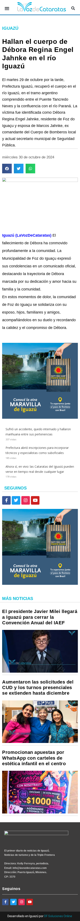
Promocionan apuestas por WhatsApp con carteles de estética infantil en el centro (34, 758)
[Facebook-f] (6, 500)
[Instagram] (25, 500)
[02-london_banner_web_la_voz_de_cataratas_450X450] (40, 418)
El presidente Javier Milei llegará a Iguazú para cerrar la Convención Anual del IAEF (39, 617)
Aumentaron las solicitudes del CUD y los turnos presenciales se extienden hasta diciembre (37, 687)
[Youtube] (35, 500)
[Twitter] (16, 500)
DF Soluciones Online (58, 916)
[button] (7, 8)
